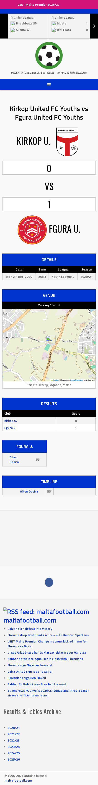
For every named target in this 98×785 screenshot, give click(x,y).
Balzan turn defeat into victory (30, 628)
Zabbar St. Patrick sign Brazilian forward (37, 684)
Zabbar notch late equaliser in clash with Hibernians (45, 658)
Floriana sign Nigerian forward (30, 665)
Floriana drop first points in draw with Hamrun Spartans (48, 635)
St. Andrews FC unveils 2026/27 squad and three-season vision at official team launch (48, 693)
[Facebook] (49, 582)
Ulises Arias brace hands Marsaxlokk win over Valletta (47, 652)
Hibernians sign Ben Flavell (27, 677)
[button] (49, 340)
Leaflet (56, 380)
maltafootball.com (30, 620)
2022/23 (14, 740)
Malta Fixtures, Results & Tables (32, 73)
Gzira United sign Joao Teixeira (30, 671)
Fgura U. (10, 427)
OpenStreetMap (76, 380)
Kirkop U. (10, 420)
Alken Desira (14, 459)
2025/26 (14, 759)
